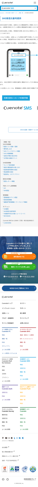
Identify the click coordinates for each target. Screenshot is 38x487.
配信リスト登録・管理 (10, 146)
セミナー (23, 303)
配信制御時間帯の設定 (10, 170)
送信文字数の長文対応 (10, 156)
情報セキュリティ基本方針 (10, 456)
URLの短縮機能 (8, 153)
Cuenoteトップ (7, 303)
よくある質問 (6, 349)
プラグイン (5, 377)
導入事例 (23, 313)
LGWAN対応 (7, 223)
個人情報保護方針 (7, 452)
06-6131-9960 (29, 276)
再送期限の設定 (8, 172)
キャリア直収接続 (9, 165)
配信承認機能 (8, 200)
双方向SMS (7, 216)
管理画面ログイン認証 (10, 197)
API (5, 188)
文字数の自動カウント (10, 158)
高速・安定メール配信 (27, 335)
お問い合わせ (24, 323)
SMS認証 (6, 190)
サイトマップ (24, 318)
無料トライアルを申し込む (20, 266)
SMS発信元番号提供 (10, 211)
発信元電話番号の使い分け (12, 167)
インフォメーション (8, 308)
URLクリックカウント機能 (12, 151)
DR (27, 339)
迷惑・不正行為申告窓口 (9, 460)
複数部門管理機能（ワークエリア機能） (16, 202)
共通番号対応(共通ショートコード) (14, 214)
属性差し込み (8, 149)
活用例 (4, 374)
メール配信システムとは (9, 353)
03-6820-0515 (13, 276)
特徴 (3, 366)
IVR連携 (6, 209)
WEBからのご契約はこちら (19, 288)
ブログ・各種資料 (8, 318)
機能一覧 (4, 339)
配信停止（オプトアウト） (12, 174)
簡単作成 (4, 415)
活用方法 (22, 368)
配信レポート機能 (9, 181)
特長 (3, 335)
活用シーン (5, 313)
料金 (3, 342)
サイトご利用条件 (8, 323)
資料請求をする (19, 255)
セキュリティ (6, 346)
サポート (23, 308)
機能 (3, 370)
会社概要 (4, 447)
